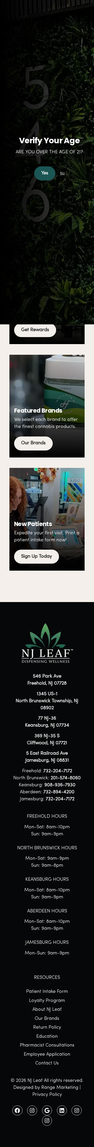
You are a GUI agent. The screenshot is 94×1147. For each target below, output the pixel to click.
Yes (44, 173)
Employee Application (47, 1054)
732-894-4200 (58, 792)
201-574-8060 (66, 778)
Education (47, 1036)
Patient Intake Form (47, 991)
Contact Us (47, 1063)
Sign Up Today (36, 556)
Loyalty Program (47, 1001)
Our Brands (33, 443)
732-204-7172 (57, 771)
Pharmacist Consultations (47, 1045)
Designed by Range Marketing (45, 1087)
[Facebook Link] (17, 1110)
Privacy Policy (47, 1095)
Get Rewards (35, 330)
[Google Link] (47, 1110)
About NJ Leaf (47, 1009)
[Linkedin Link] (62, 1110)
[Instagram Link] (32, 1110)
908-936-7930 (59, 785)
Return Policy (47, 1027)
